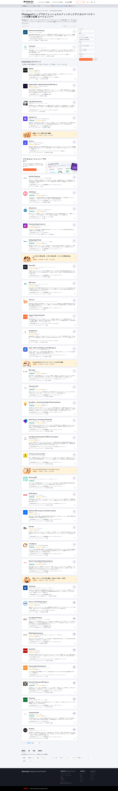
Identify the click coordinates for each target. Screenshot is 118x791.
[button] (88, 2)
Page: (32, 742)
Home (23, 10)
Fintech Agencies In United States (41, 10)
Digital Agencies (29, 10)
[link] (57, 2)
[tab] (23, 751)
